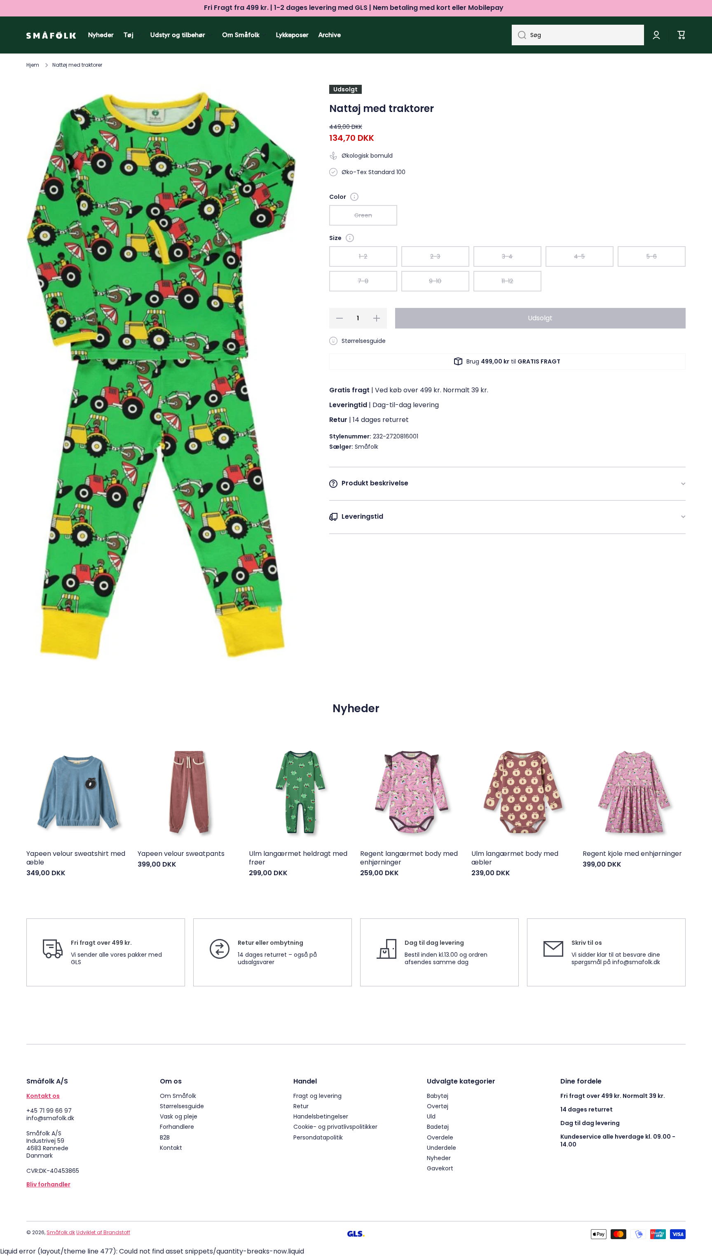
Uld (431, 1116)
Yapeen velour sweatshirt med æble (75, 858)
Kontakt (171, 1147)
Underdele (441, 1147)
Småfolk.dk (61, 1232)
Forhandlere (177, 1126)
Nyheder (439, 1158)
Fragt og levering (317, 1096)
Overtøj (437, 1106)
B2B (165, 1137)
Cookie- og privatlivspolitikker (335, 1126)
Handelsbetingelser (320, 1116)
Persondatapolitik (318, 1137)
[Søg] (519, 35)
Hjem (32, 65)
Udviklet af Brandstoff (103, 1232)
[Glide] (354, 197)
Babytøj (437, 1096)
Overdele (440, 1137)
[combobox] (578, 35)
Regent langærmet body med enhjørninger (409, 858)
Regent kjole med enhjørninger (632, 854)
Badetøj (438, 1126)
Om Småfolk (178, 1096)
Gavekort (440, 1168)
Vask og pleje (178, 1116)
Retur (301, 1106)
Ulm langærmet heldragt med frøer (298, 858)
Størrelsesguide (182, 1106)
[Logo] (51, 35)
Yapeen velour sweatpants (181, 854)
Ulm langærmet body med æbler (514, 858)
